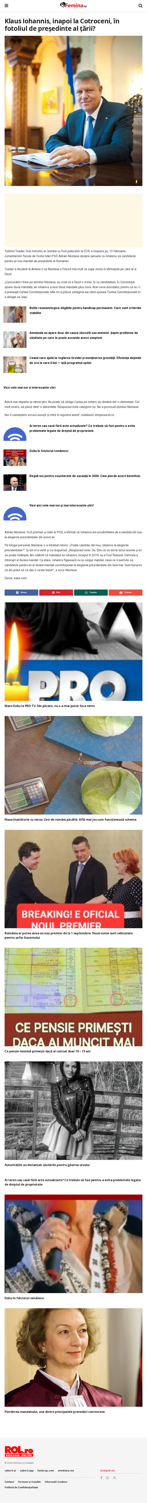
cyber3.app (27, 1470)
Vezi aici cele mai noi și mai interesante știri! (61, 505)
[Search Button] (140, 5)
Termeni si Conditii (29, 1481)
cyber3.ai (10, 1470)
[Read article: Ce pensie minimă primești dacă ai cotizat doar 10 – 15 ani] (73, 997)
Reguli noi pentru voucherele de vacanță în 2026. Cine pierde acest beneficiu (84, 476)
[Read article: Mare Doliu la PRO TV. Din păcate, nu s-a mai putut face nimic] (73, 651)
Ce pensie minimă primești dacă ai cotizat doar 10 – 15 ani (47, 1051)
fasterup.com (46, 1470)
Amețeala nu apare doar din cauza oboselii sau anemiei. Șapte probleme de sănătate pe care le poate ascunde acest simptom (83, 335)
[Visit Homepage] (73, 6)
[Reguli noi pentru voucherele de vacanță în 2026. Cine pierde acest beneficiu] (14, 488)
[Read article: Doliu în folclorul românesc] (73, 1244)
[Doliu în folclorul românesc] (14, 463)
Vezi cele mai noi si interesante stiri (29, 387)
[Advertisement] (73, 220)
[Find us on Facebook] (101, 1478)
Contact (29, 1463)
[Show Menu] (6, 5)
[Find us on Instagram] (107, 1478)
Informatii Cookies (56, 1481)
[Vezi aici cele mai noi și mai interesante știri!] (14, 518)
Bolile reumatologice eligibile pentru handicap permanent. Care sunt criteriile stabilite (85, 310)
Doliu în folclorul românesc (49, 451)
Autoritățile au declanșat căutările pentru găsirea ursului (47, 1165)
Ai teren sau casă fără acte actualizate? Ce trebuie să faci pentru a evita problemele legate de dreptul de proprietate (82, 428)
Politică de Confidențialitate (21, 1487)
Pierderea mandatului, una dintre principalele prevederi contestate (55, 1412)
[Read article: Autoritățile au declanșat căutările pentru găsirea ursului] (73, 1110)
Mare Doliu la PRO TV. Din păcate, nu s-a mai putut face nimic (50, 706)
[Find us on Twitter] (114, 1478)
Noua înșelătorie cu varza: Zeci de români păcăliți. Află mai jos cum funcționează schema (70, 819)
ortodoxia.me (66, 1470)
